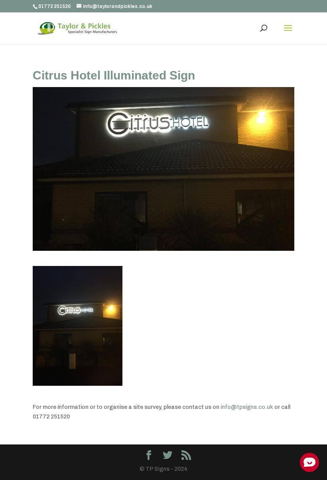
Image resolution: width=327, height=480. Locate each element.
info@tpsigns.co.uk (247, 407)
